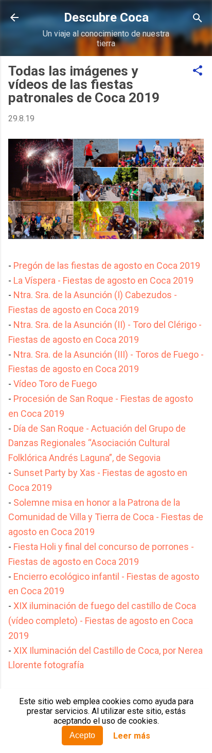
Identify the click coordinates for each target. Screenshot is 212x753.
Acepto (82, 735)
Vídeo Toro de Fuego (55, 383)
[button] (197, 71)
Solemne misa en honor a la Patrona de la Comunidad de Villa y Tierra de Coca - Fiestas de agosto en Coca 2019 (105, 517)
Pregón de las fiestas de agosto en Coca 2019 (106, 265)
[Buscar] (197, 18)
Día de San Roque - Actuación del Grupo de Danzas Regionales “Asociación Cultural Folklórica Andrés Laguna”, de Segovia (97, 443)
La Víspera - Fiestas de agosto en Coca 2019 (103, 280)
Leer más (131, 736)
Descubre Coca (106, 17)
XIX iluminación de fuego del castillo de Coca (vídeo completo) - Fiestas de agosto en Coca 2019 (102, 620)
